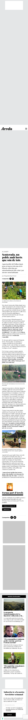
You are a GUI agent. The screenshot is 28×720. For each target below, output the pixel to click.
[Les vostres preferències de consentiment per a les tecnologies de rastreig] (2, 718)
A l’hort (5, 252)
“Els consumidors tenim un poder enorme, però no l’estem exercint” (14, 640)
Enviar (9, 715)
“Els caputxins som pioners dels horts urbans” (14, 666)
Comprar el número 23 (9, 506)
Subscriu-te (7, 509)
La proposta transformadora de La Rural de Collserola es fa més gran (13, 614)
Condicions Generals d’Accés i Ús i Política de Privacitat (14, 709)
